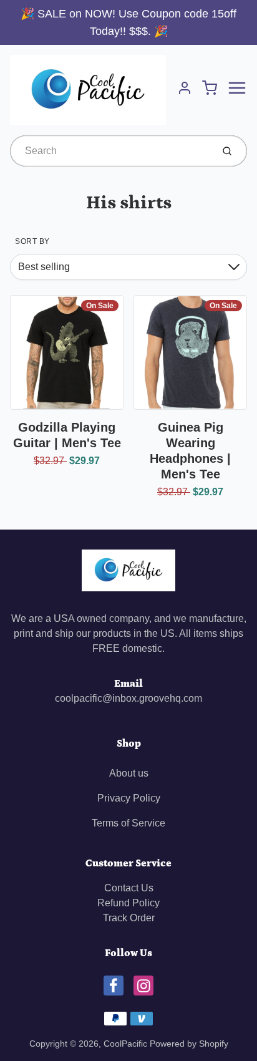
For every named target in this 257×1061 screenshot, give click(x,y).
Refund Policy (128, 903)
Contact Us (128, 888)
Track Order (129, 918)
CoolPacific (125, 1044)
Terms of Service (128, 823)
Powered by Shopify (189, 1044)
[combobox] (110, 151)
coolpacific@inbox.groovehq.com (128, 698)
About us (128, 773)
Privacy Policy (128, 798)
